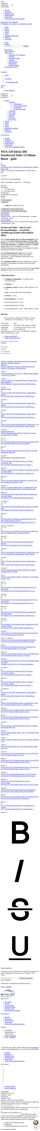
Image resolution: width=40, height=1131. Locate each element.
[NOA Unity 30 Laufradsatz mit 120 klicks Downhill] (18, 531)
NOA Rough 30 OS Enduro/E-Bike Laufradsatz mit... (17, 510)
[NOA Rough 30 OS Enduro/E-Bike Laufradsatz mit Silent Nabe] (20, 508)
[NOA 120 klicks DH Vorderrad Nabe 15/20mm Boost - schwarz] (20, 394)
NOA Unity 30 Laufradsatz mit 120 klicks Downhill (19, 532)
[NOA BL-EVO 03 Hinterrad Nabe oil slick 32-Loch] (18, 717)
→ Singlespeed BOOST (19, 106)
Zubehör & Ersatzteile (11, 128)
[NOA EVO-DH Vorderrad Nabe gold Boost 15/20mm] (18, 640)
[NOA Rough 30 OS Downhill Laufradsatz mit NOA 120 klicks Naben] (20, 601)
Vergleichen (5, 202)
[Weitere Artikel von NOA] (3, 165)
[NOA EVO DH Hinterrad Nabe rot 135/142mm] (16, 647)
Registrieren (5, 22)
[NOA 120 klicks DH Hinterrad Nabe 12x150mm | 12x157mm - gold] (20, 463)
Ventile (7, 126)
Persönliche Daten (14, 58)
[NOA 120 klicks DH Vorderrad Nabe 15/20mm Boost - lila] (20, 424)
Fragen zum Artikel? (11, 336)
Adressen (11, 60)
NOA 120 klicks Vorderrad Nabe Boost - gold (19, 481)
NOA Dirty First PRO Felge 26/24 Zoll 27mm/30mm (20, 442)
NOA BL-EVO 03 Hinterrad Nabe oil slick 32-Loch (19, 717)
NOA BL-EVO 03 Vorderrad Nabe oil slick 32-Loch (20, 711)
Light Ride (12, 114)
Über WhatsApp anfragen (19, 211)
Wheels (7, 121)
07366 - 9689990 (6, 987)
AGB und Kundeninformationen (15, 19)
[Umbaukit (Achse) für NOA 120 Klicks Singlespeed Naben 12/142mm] (20, 662)
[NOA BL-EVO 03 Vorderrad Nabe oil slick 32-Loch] (18, 710)
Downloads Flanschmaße (12, 1010)
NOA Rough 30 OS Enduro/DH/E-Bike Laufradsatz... (17, 498)
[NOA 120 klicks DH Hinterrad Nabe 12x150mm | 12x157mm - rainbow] (20, 683)
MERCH (7, 130)
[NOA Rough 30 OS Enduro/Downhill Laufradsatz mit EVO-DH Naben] (20, 614)
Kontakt (7, 10)
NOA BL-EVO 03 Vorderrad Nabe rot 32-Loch (19, 754)
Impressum (8, 12)
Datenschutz (8, 17)
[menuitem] (22, 10)
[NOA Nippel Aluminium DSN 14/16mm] (14, 433)
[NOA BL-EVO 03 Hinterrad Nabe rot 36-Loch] (16, 633)
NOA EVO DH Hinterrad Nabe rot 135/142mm (18, 647)
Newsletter (8, 1002)
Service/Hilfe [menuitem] (13, 13)
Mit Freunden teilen (17, 209)
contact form (24, 1109)
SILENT (11, 116)
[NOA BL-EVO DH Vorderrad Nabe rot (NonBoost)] (18, 797)
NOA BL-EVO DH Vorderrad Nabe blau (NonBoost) (17, 791)
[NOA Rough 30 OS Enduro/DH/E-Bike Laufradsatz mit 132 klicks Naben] (20, 496)
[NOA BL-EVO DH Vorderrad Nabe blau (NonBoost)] (18, 790)
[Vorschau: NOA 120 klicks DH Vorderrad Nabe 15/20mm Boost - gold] (20, 169)
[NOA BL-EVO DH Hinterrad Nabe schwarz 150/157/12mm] (20, 783)
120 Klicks (12, 102)
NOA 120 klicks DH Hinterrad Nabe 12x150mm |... (17, 465)
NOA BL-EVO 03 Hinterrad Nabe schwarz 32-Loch (20, 768)
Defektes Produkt (10, 1007)
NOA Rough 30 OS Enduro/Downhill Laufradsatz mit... (18, 615)
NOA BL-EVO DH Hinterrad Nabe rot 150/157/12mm (18, 776)
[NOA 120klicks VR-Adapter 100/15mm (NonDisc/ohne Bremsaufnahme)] (20, 382)
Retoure (7, 1003)
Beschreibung (5, 213)
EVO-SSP (12, 118)
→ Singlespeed (17, 104)
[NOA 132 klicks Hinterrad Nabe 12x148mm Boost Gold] (19, 487)
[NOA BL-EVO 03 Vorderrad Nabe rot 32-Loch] (16, 753)
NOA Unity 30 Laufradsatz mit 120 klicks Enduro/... (17, 545)
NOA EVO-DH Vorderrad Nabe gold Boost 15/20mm (17, 641)
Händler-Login (9, 13)
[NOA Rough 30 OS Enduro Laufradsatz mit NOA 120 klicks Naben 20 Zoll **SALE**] (20, 520)
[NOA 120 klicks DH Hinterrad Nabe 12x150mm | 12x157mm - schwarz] (20, 673)
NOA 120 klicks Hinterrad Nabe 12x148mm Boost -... (17, 705)
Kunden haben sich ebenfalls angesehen (19, 362)
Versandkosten (34, 1047)
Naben (7, 100)
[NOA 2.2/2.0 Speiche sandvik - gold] (13, 577)
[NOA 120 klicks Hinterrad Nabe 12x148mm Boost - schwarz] (20, 807)
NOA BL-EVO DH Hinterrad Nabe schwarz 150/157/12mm (19, 784)
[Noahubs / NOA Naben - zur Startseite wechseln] (16, 24)
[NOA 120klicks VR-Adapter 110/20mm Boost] (16, 366)
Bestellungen (13, 63)
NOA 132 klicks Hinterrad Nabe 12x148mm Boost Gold (18, 489)
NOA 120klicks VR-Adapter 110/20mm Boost (18, 367)
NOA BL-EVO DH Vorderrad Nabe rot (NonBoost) (19, 797)
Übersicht (11, 56)
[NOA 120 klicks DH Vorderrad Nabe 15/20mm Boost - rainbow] (20, 405)
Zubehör (4, 361)
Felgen (7, 123)
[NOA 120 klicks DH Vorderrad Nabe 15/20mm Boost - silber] (20, 415)
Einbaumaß (4, 187)
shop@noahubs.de (10, 1036)
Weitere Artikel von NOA (12, 338)
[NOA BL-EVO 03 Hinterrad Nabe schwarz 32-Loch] (18, 767)
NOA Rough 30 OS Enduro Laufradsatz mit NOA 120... (18, 522)
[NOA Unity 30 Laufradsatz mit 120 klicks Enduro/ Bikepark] (20, 543)
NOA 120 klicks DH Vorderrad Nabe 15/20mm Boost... (18, 396)
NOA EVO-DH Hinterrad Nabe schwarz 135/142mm (20, 654)
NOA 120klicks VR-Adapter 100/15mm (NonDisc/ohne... (19, 384)
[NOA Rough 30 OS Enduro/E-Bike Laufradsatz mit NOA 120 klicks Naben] (20, 626)
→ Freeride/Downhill (19, 109)
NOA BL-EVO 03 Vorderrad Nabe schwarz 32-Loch (20, 761)
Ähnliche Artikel (13, 361)
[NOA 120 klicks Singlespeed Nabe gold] (14, 450)
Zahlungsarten (13, 62)
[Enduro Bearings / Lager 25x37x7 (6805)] (14, 373)
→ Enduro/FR (16, 107)
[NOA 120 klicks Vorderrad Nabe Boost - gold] (16, 480)
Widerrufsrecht (9, 15)
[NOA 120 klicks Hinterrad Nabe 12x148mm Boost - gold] (19, 703)
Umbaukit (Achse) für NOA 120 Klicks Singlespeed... (17, 664)
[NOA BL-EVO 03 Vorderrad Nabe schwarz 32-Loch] (18, 760)
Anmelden (15, 22)
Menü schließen (9, 51)
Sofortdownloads (14, 65)
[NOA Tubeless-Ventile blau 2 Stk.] (12, 746)
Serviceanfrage (9, 1005)
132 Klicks (12, 111)
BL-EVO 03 (12, 119)
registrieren (21, 55)
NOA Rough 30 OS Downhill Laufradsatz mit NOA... (17, 603)
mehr (11, 218)
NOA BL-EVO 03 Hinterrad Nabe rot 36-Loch (19, 634)
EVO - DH (12, 112)
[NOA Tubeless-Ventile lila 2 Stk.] (12, 739)
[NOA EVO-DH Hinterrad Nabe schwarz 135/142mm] (18, 654)
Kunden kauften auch (24, 361)
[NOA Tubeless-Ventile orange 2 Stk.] (13, 732)
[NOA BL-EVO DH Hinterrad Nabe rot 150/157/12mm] (18, 774)
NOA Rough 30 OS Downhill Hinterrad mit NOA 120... (18, 591)
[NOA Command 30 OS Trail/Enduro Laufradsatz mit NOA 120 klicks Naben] (20, 471)
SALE (7, 125)
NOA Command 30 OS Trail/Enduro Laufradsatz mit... (18, 473)
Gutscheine (8, 132)
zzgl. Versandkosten (14, 179)
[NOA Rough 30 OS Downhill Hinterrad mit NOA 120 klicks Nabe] (20, 589)
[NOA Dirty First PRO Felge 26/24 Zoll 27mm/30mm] (18, 442)
